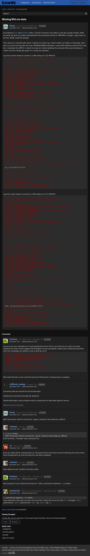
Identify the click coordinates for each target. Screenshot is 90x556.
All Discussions (8, 532)
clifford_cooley (17, 384)
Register (83, 3)
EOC (16, 33)
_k (10, 446)
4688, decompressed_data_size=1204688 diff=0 (40, 261)
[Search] (86, 14)
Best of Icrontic (49, 3)
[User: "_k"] (5, 446)
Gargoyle (8, 433)
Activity (5, 535)
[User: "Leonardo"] (5, 491)
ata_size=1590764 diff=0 (46, 123)
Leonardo (14, 491)
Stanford (25, 33)
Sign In (74, 3)
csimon (13, 426)
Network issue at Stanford (13, 405)
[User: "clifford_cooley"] (5, 385)
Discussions (36, 3)
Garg (12, 26)
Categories (25, 3)
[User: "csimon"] (5, 427)
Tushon (13, 339)
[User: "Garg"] (5, 26)
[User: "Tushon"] (5, 341)
